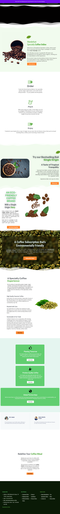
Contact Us (43, 498)
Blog (51, 496)
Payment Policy (25, 494)
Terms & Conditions (33, 495)
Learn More (30, 359)
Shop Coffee (52, 498)
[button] (55, 183)
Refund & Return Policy (25, 499)
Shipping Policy (25, 496)
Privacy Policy (34, 498)
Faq (50, 494)
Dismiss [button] (43, 1)
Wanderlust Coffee (6, 507)
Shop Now (30, 382)
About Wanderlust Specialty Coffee (45, 495)
